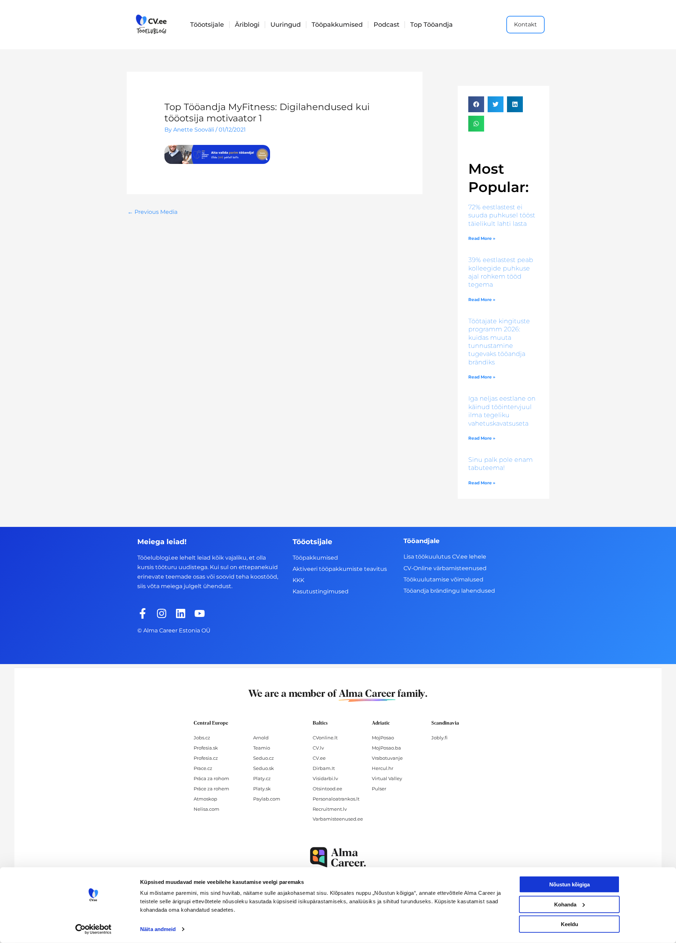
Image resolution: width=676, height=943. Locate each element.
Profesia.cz (206, 758)
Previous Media (152, 212)
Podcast (386, 24)
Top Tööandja (431, 24)
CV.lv (318, 748)
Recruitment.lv (330, 809)
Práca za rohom (211, 778)
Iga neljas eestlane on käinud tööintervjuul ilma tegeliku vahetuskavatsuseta (502, 411)
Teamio (261, 748)
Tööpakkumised (337, 24)
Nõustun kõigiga (569, 884)
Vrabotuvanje (387, 758)
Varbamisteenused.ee (338, 819)
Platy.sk (262, 788)
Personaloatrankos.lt (336, 799)
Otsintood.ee (327, 788)
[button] (476, 104)
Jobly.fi (439, 737)
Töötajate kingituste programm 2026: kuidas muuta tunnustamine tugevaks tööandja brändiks (499, 341)
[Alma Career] (338, 857)
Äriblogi (247, 24)
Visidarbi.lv (325, 778)
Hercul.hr (382, 768)
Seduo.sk (263, 768)
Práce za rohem (211, 788)
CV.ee (319, 758)
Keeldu (569, 924)
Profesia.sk (206, 748)
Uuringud (285, 24)
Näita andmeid (158, 929)
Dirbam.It (324, 768)
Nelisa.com (206, 809)
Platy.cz (262, 778)
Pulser (379, 788)
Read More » (481, 238)
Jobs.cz (202, 737)
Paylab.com (266, 799)
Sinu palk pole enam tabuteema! (500, 464)
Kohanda (565, 904)
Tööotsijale (207, 24)
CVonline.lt (325, 737)
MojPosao (383, 737)
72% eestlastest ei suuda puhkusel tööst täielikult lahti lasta (501, 215)
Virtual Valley (387, 778)
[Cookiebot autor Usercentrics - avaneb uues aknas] (93, 929)
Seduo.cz (263, 758)
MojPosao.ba (386, 748)
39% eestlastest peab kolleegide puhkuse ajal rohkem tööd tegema (500, 272)
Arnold (261, 737)
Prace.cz (203, 768)
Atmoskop (205, 799)
